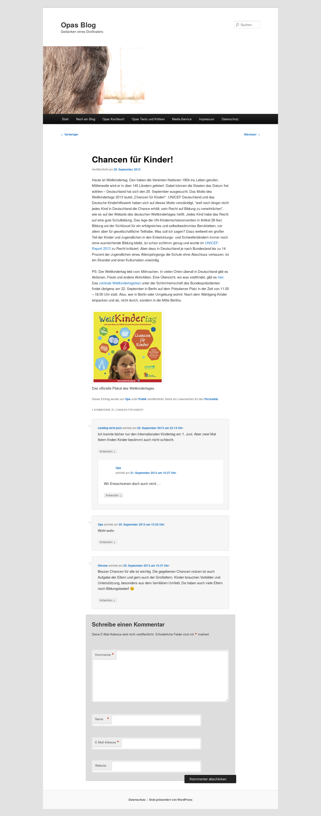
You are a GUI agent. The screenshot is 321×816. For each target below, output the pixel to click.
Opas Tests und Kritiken (148, 119)
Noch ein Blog (85, 119)
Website (100, 765)
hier (220, 277)
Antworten (107, 451)
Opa (127, 399)
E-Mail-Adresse (107, 742)
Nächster (252, 134)
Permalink (211, 399)
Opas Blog (78, 24)
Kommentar (104, 654)
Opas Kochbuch (113, 119)
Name (102, 719)
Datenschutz (230, 119)
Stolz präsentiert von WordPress (170, 799)
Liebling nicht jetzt (110, 428)
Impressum (206, 119)
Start (65, 119)
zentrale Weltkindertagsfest (120, 282)
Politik (142, 399)
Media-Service (182, 119)
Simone (103, 565)
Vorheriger (69, 134)
